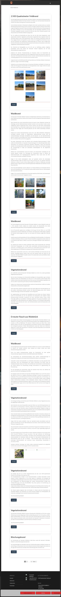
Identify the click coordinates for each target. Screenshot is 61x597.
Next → (34, 561)
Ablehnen (43, 593)
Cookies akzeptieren (28, 593)
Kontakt (11, 578)
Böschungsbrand (18, 537)
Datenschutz (12, 583)
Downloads (12, 585)
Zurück (13, 104)
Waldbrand (16, 113)
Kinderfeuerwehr (32, 579)
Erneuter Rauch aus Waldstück (24, 317)
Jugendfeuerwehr (33, 578)
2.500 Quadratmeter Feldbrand (24, 16)
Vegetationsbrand (18, 270)
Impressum (12, 580)
